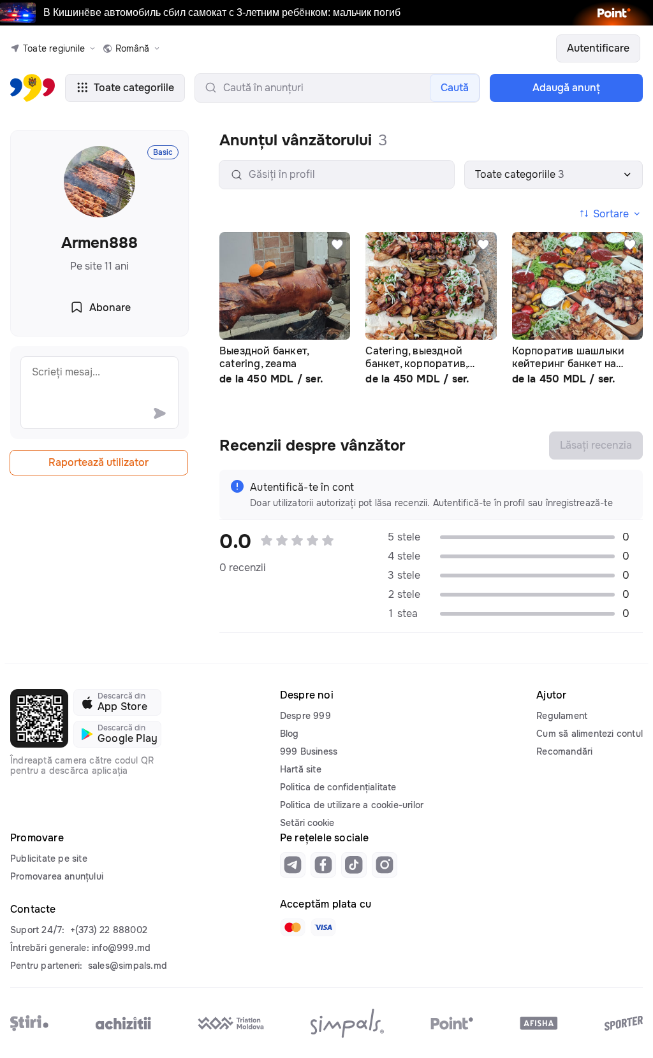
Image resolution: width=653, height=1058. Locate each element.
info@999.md (121, 948)
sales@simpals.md (127, 965)
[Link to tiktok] (354, 865)
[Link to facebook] (323, 865)
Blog (289, 733)
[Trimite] (159, 413)
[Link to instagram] (384, 865)
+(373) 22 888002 (108, 930)
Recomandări (564, 751)
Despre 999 (305, 716)
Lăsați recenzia (596, 445)
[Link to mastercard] (292, 927)
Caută (455, 87)
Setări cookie (307, 823)
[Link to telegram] (292, 865)
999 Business (308, 751)
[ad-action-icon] (337, 244)
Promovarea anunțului (56, 876)
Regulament (561, 716)
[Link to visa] (323, 927)
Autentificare (598, 48)
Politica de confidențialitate (338, 787)
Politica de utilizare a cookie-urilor (351, 805)
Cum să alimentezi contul (589, 733)
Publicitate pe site (48, 858)
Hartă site (300, 769)
